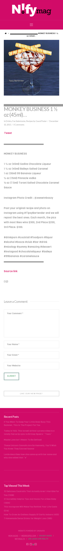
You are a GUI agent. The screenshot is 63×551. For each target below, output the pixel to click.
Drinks (9, 121)
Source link (10, 271)
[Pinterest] (35, 544)
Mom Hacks (13, 536)
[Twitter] (31, 544)
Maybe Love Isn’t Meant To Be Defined (23, 439)
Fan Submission (19, 121)
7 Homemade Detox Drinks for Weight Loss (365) (28, 518)
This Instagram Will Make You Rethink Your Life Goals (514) (30, 508)
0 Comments (18, 124)
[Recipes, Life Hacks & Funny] (31, 10)
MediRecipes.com (28, 536)
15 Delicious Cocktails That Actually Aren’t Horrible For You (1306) (31, 493)
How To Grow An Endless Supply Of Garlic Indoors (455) (31, 514)
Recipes (29, 121)
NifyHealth (20, 539)
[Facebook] (27, 544)
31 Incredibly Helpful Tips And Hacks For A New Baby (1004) (30, 501)
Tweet (8, 133)
